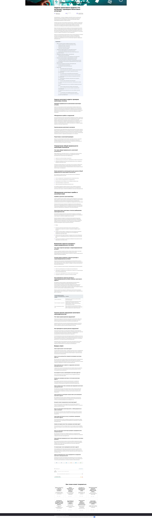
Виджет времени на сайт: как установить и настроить (59, 489)
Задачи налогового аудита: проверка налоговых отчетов (66, 43)
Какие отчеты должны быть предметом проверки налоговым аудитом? (71, 69)
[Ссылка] (66, 473)
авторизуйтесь (81, 468)
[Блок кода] (65, 473)
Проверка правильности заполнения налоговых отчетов (67, 44)
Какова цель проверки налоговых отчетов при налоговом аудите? (70, 74)
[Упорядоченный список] (62, 473)
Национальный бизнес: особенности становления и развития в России (81, 502)
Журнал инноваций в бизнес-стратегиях (73, 2)
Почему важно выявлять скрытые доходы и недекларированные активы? (69, 60)
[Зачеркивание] (61, 473)
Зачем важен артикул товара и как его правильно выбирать (93, 502)
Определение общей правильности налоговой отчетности (66, 49)
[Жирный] (57, 473)
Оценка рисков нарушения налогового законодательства (66, 63)
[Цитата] (64, 473)
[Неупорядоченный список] (63, 473)
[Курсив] (59, 473)
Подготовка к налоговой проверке (63, 48)
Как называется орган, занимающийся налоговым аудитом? (69, 73)
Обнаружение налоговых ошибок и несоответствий (65, 54)
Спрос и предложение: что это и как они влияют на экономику (70, 489)
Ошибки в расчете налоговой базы (63, 55)
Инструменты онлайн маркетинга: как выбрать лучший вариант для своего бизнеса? (59, 502)
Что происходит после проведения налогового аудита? (68, 92)
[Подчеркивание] (60, 473)
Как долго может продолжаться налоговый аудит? (67, 80)
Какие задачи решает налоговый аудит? (66, 68)
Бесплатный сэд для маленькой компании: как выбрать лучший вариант (93, 489)
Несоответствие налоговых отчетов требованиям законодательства (68, 56)
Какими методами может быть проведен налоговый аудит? (69, 86)
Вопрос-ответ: (59, 67)
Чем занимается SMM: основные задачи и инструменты (70, 502)
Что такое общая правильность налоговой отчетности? (66, 50)
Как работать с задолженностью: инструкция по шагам (81, 489)
